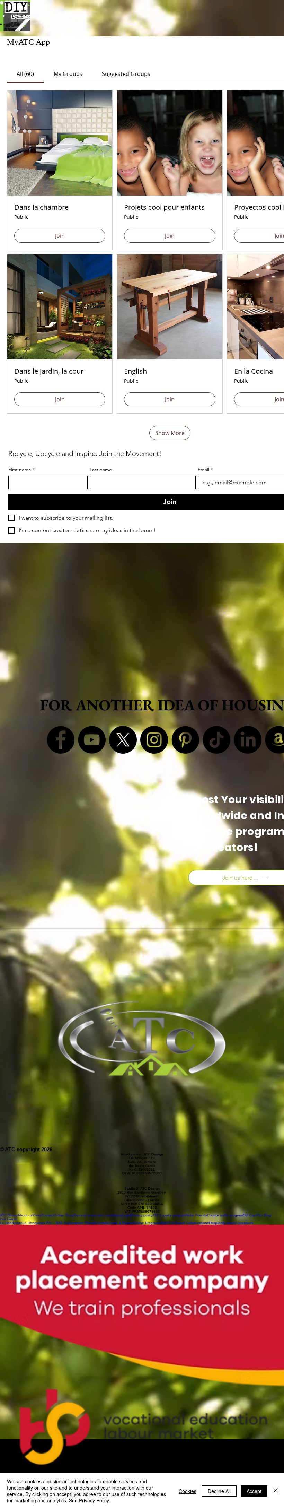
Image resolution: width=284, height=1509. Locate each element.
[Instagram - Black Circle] (154, 740)
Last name (101, 470)
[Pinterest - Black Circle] (185, 740)
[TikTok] (216, 740)
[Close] (276, 1490)
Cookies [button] (187, 1491)
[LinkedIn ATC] (247, 740)
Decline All (219, 1491)
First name (21, 470)
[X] (123, 740)
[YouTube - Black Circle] (92, 740)
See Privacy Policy (89, 1500)
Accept (254, 1491)
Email (205, 470)
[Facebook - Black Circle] (60, 740)
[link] (25, 74)
